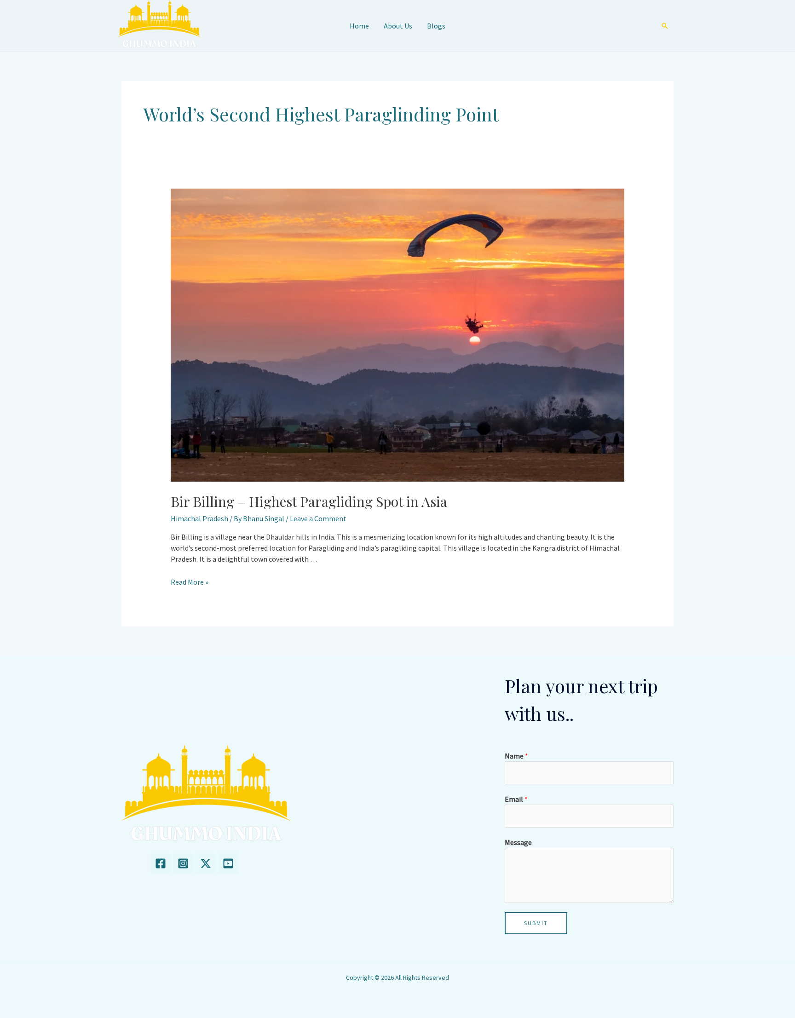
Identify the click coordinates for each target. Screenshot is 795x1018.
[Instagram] (183, 863)
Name (516, 755)
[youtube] (228, 863)
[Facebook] (160, 863)
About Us (398, 25)
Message (518, 842)
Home (359, 25)
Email (516, 799)
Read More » (189, 582)
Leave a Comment (318, 518)
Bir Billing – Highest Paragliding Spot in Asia (309, 501)
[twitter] (206, 863)
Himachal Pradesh (199, 518)
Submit (536, 923)
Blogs (436, 25)
